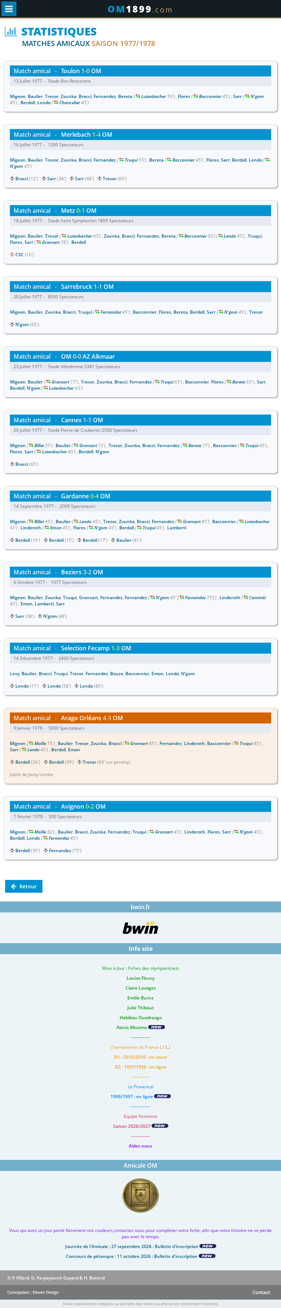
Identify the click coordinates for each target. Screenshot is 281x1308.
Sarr (237, 96)
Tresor (52, 96)
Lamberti (176, 528)
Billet (39, 445)
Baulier (35, 96)
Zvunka (68, 96)
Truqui (131, 160)
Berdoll (27, 102)
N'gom (257, 96)
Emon (55, 528)
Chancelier (69, 102)
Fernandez (105, 96)
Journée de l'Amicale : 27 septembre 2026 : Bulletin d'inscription (132, 1246)
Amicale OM (140, 1165)
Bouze (116, 673)
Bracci (85, 96)
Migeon (18, 96)
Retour (27, 886)
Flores (184, 96)
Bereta (125, 96)
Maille (40, 743)
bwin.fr (140, 907)
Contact (261, 1292)
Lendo (43, 102)
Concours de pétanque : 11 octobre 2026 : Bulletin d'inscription (132, 1256)
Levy (14, 673)
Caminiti (257, 597)
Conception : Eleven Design (33, 1292)
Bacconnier (210, 96)
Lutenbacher (153, 96)
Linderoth (30, 528)
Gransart (51, 242)
